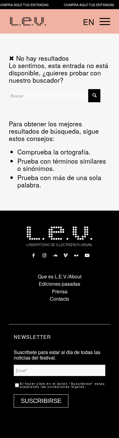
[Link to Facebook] (33, 253)
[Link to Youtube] (87, 253)
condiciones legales (66, 387)
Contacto (59, 298)
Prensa (59, 291)
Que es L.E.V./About (59, 276)
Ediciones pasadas (59, 283)
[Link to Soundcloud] (55, 253)
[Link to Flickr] (76, 253)
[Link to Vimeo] (65, 253)
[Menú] (101, 21)
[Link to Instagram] (44, 253)
